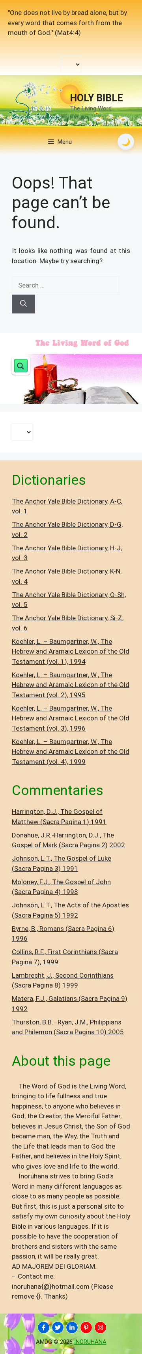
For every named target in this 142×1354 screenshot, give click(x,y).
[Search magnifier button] (21, 365)
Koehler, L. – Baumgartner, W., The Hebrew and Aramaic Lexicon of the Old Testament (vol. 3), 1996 (70, 718)
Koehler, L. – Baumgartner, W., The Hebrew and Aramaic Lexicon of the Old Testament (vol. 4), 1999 (70, 752)
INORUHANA (90, 1341)
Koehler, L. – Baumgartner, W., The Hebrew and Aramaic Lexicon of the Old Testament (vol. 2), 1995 (70, 685)
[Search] (23, 304)
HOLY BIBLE (96, 98)
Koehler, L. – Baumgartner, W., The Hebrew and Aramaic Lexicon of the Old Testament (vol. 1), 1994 (70, 651)
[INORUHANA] (43, 1327)
